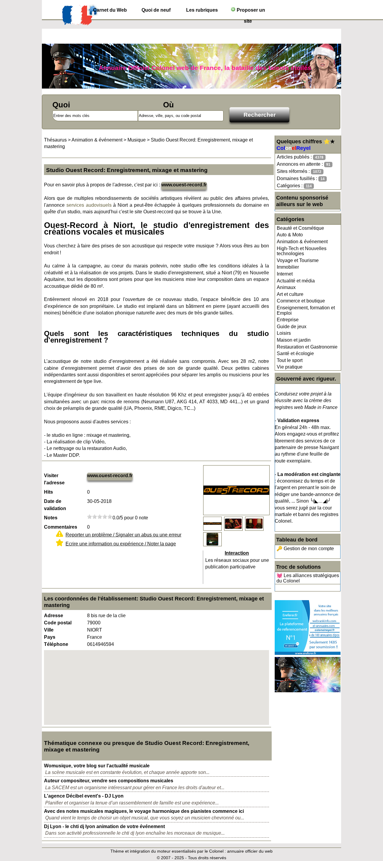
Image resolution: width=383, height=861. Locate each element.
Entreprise (288, 319)
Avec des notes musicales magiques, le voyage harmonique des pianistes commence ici (144, 811)
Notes (50, 517)
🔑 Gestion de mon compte (305, 548)
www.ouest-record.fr (184, 184)
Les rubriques (202, 10)
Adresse (53, 615)
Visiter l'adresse (54, 479)
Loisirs (284, 333)
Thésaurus (55, 139)
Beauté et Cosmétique (300, 228)
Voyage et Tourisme (298, 260)
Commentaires (60, 527)
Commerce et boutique (301, 300)
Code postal (58, 622)
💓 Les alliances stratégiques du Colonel (307, 578)
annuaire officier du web (250, 851)
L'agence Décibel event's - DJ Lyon (84, 795)
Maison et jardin (294, 340)
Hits (48, 492)
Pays (49, 637)
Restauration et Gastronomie (307, 346)
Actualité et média (296, 280)
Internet (285, 273)
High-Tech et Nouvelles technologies (301, 251)
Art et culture (290, 294)
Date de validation (55, 505)
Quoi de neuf (156, 10)
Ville (49, 629)
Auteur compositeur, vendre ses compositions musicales (108, 780)
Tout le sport (290, 360)
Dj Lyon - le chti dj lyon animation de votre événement (104, 826)
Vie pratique (290, 366)
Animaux (286, 287)
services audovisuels (89, 205)
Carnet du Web (110, 10)
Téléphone (56, 644)
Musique (136, 139)
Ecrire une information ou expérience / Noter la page (121, 543)
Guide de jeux (291, 326)
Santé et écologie (295, 353)
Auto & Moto (290, 234)
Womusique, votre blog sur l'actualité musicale (97, 765)
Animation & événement (302, 241)
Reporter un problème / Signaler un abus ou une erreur (123, 534)
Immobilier (288, 267)
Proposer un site (250, 11)
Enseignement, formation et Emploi (306, 310)
